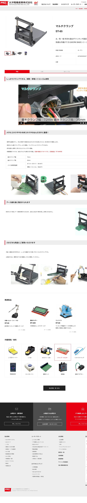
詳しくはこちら (16, 424)
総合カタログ (35, 444)
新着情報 (60, 459)
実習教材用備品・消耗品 (38, 476)
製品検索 (84, 2)
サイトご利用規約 (63, 462)
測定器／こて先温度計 (11, 449)
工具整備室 (35, 467)
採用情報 (60, 455)
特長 (17, 71)
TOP (76, 8)
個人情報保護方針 (63, 465)
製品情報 (81, 8)
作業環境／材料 (9, 458)
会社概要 (61, 439)
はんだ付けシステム (10, 439)
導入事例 (34, 469)
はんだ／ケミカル (10, 461)
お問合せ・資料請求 (37, 458)
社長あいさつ (62, 442)
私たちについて (46, 4)
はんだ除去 (8, 456)
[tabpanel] (29, 32)
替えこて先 (67, 71)
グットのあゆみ (62, 449)
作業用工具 (8, 465)
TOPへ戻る (83, 499)
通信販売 (34, 451)
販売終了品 (35, 456)
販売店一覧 (61, 452)
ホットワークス (36, 474)
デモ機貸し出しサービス (38, 442)
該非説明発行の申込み (37, 454)
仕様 (42, 71)
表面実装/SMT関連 (10, 454)
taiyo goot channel (36, 471)
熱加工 (7, 463)
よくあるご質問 (36, 439)
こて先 (7, 444)
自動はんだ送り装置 (10, 446)
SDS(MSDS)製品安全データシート (40, 446)
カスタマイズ (65, 4)
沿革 (60, 444)
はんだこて (8, 442)
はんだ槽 (8, 451)
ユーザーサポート (36, 436)
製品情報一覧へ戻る (54, 388)
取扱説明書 (35, 449)
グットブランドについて (65, 446)
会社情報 (60, 436)
